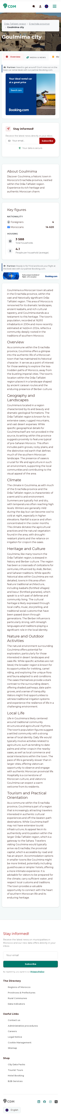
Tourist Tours (15, 1070)
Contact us (14, 1020)
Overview (15, 57)
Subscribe (47, 141)
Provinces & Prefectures (21, 992)
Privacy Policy (37, 972)
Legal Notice (15, 1037)
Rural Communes (17, 998)
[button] (40, 6)
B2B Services (15, 1081)
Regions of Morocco (19, 987)
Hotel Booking (16, 1075)
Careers (12, 1031)
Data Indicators (16, 1004)
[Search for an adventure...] (33, 6)
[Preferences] (46, 6)
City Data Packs (16, 1064)
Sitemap (12, 1048)
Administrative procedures (23, 1026)
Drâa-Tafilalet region (15, 24)
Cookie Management (19, 1042)
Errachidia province (39, 24)
